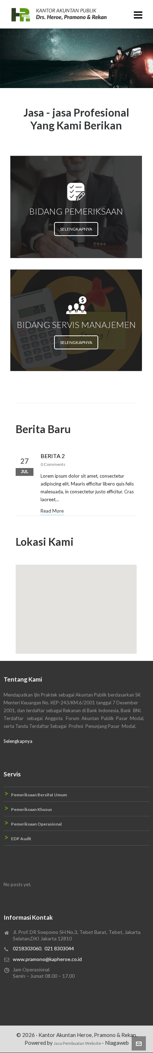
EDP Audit (21, 838)
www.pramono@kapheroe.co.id (47, 959)
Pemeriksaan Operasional (36, 824)
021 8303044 (59, 948)
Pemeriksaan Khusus (31, 809)
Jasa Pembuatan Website (78, 1043)
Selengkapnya (18, 741)
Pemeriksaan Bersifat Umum (39, 794)
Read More (52, 511)
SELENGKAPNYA (76, 229)
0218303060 (27, 948)
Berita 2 (53, 455)
